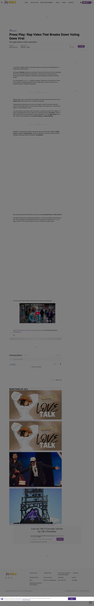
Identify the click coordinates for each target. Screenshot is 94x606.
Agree (72, 598)
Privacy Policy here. (26, 599)
